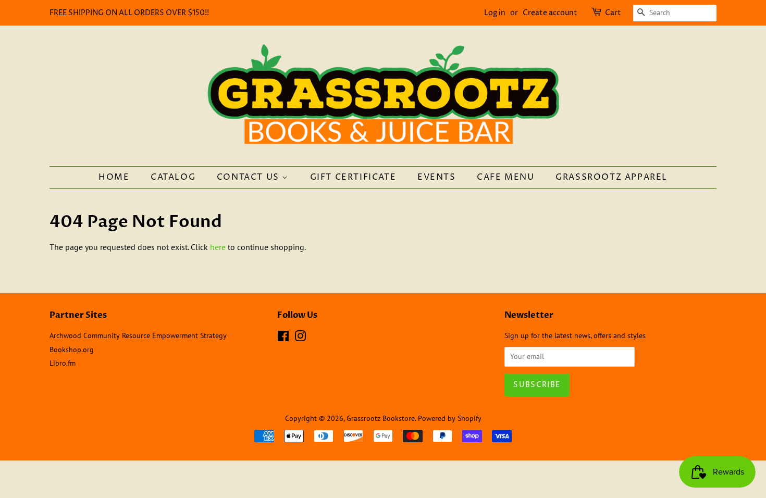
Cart (613, 13)
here (218, 247)
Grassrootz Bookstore (381, 418)
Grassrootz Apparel (611, 177)
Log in (494, 13)
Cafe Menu (505, 177)
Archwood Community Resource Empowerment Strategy (138, 335)
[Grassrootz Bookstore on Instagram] (300, 338)
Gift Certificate (353, 177)
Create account (550, 13)
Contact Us (249, 177)
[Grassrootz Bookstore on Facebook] (283, 338)
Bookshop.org (72, 349)
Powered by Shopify (449, 418)
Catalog (173, 177)
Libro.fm (63, 363)
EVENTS (436, 177)
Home (113, 177)
